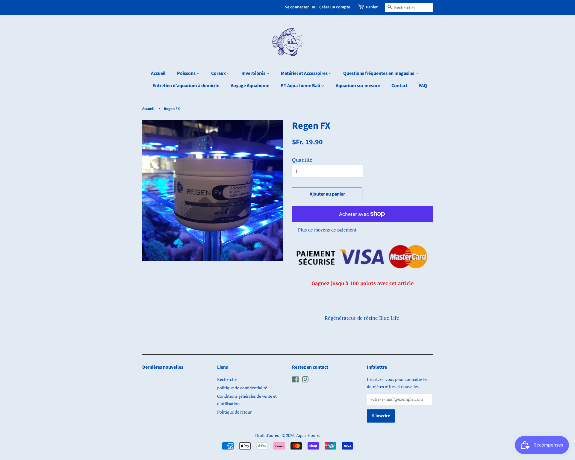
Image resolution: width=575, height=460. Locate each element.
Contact (399, 85)
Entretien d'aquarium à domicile (185, 85)
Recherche (227, 379)
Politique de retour (234, 412)
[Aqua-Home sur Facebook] (295, 380)
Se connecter (297, 7)
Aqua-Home (307, 435)
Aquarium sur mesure (358, 85)
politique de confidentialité (242, 388)
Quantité (302, 159)
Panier (372, 7)
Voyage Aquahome (250, 85)
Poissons (186, 73)
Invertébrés (253, 73)
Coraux (219, 73)
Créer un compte (334, 7)
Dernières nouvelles (162, 367)
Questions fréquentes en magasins (379, 73)
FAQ (423, 85)
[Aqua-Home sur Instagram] (305, 380)
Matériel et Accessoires (305, 73)
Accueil (158, 73)
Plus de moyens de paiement (327, 230)
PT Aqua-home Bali (301, 85)
